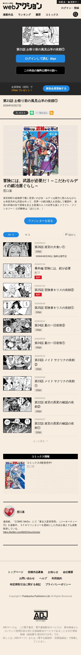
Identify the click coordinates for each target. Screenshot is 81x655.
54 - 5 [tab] (11, 234)
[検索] (75, 14)
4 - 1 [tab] (27, 234)
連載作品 (8, 14)
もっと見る (39, 441)
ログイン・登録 (70, 7)
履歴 (38, 14)
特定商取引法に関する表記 (25, 584)
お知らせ (53, 572)
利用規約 (57, 578)
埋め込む (43, 113)
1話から (72, 234)
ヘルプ (43, 578)
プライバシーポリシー (58, 584)
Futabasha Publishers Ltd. (36, 596)
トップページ (15, 572)
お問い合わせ (27, 578)
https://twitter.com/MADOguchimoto (21, 532)
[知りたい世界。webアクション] (22, 7)
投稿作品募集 (35, 572)
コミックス (52, 14)
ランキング (24, 14)
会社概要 (68, 572)
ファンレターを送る (40, 220)
